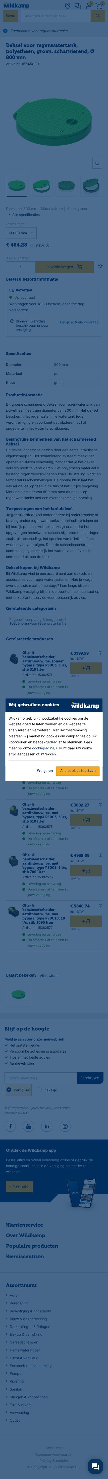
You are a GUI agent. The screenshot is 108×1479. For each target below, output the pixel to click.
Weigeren (45, 771)
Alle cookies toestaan (78, 771)
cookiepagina (43, 748)
